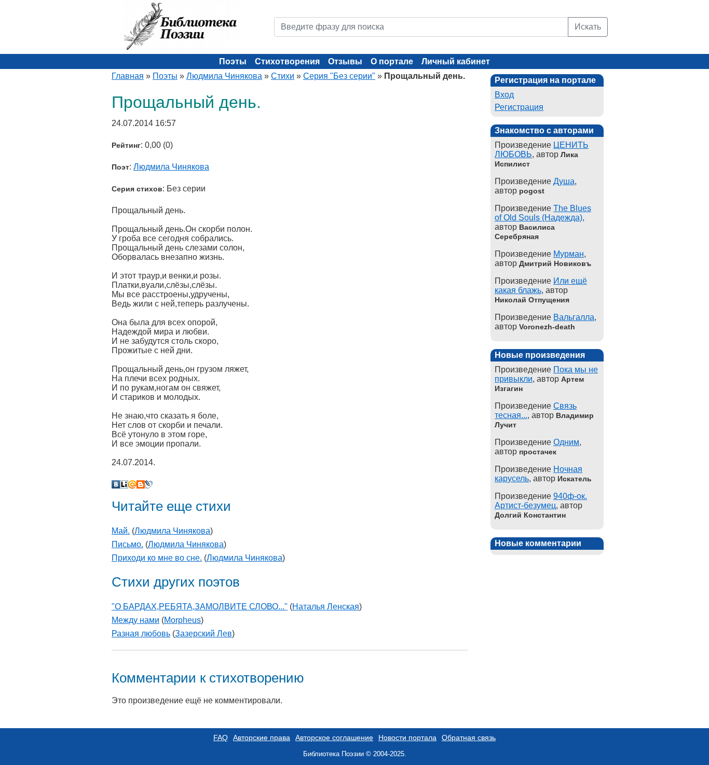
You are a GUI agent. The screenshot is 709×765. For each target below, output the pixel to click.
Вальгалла (573, 317)
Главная (128, 76)
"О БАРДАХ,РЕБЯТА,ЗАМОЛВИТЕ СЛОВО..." (200, 606)
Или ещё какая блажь (541, 285)
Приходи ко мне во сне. (157, 557)
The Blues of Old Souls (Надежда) (543, 213)
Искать (588, 26)
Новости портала (407, 737)
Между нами (135, 620)
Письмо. (127, 544)
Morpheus (182, 620)
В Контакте (116, 484)
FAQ (220, 737)
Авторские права (261, 737)
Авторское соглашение (334, 737)
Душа (564, 181)
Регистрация (519, 107)
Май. (121, 530)
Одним (566, 442)
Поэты (233, 61)
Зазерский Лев (203, 633)
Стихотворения (287, 61)
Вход (504, 94)
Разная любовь (141, 633)
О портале (392, 61)
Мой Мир (132, 484)
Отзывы (345, 61)
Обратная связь (469, 737)
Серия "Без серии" (339, 76)
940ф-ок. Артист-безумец (541, 501)
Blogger (141, 484)
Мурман (568, 253)
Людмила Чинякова (224, 76)
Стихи (282, 76)
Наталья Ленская (325, 606)
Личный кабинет (455, 61)
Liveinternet (124, 484)
